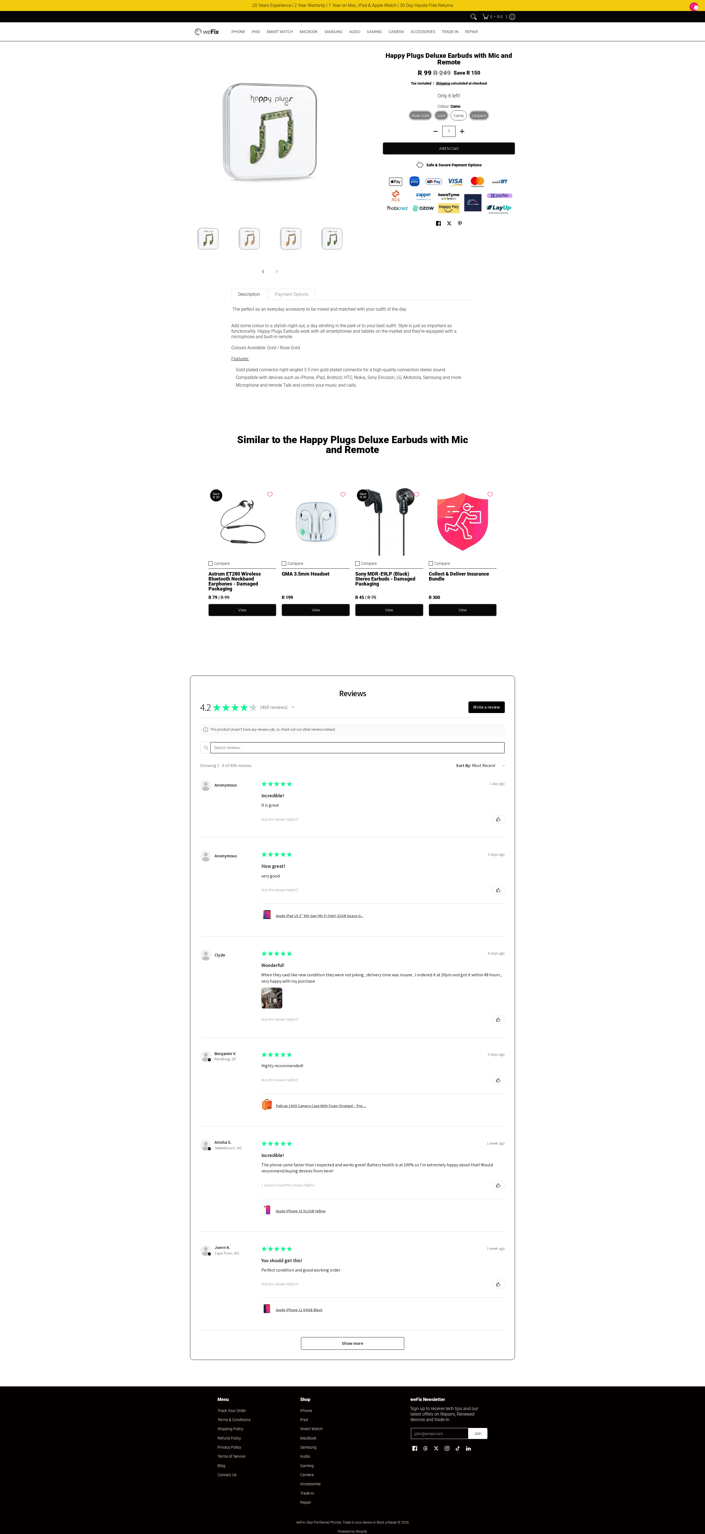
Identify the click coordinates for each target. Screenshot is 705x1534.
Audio (305, 1456)
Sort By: (463, 765)
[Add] (462, 131)
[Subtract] (435, 131)
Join (477, 1433)
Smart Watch (311, 1429)
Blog (221, 1465)
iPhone (306, 1410)
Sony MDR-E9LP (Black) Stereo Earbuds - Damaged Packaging (385, 579)
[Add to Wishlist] (269, 494)
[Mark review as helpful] (498, 819)
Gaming (307, 1465)
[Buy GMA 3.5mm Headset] (316, 522)
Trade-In (307, 1493)
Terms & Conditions (234, 1420)
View (242, 610)
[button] (438, 223)
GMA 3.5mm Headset (305, 574)
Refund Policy (229, 1438)
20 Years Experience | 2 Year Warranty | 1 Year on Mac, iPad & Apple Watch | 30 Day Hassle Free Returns (352, 5)
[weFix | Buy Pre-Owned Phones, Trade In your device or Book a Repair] (206, 31)
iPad (304, 1420)
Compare (222, 563)
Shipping (443, 83)
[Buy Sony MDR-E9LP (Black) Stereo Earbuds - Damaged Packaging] (389, 522)
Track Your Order (232, 1410)
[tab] (249, 294)
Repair (305, 1502)
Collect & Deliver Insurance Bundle (459, 576)
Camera (307, 1475)
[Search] (473, 16)
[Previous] (263, 271)
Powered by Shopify (352, 1531)
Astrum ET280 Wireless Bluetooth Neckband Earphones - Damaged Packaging (234, 581)
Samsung (308, 1447)
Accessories (310, 1484)
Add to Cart (449, 148)
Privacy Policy (229, 1447)
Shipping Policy (230, 1429)
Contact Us (227, 1475)
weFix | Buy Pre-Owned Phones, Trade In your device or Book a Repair (346, 1522)
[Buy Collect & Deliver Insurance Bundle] (463, 522)
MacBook (308, 1438)
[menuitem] (492, 16)
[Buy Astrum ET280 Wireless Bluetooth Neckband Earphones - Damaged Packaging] (242, 522)
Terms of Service (231, 1456)
